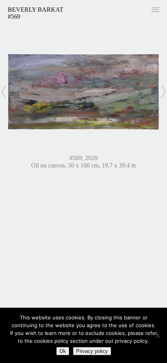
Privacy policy (92, 351)
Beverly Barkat (35, 9)
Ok (62, 351)
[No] (157, 335)
